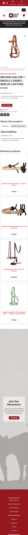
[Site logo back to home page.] (14, 15)
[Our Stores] (13, 1)
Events (14, 527)
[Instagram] (7, 3)
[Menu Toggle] (4, 15)
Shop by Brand (14, 500)
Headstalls (11, 68)
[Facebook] (4, 3)
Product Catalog (14, 508)
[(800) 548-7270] (21, 1)
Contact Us (14, 523)
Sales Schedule (14, 511)
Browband (17, 68)
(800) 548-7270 (21, 4)
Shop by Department (14, 504)
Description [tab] (5, 126)
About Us (14, 519)
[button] (25, 36)
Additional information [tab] (18, 126)
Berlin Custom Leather (8, 74)
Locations (14, 530)
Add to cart (7, 105)
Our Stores (13, 4)
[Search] (24, 10)
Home (1, 67)
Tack (6, 68)
